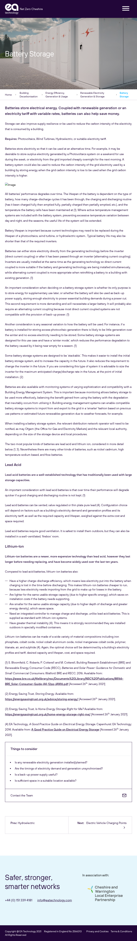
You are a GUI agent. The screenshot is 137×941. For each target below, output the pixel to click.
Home (8, 94)
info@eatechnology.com (54, 900)
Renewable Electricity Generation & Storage (92, 94)
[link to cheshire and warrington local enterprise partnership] (105, 894)
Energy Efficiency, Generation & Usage (56, 94)
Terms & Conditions (121, 931)
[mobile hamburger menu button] (126, 9)
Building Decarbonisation (29, 94)
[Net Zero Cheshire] (11, 9)
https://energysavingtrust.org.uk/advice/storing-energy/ (41, 699)
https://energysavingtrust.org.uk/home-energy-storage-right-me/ (47, 714)
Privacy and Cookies (97, 931)
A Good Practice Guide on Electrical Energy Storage (65, 729)
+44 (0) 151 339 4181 (18, 900)
